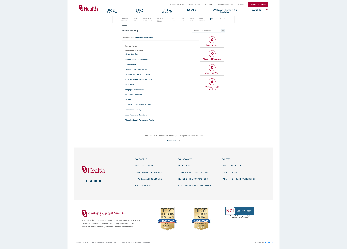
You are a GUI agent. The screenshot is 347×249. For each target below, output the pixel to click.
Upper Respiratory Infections (136, 115)
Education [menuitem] (209, 4)
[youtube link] (100, 181)
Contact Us (141, 159)
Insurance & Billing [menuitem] (177, 4)
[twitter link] (91, 181)
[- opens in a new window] (104, 213)
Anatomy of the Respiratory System (138, 59)
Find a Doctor (139, 11)
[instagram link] (95, 181)
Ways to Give (185, 159)
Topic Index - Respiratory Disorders (138, 105)
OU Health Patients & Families (225, 11)
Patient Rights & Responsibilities (239, 179)
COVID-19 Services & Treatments (194, 185)
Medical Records (144, 185)
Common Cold (130, 64)
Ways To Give (258, 4)
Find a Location (167, 11)
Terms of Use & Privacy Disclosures (127, 242)
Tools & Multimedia (202, 19)
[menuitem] (267, 10)
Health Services (112, 11)
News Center (182, 19)
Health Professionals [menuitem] (225, 4)
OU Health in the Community (150, 172)
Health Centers (136, 19)
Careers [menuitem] (241, 4)
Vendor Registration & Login (193, 172)
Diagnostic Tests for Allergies (136, 69)
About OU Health (144, 166)
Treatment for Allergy (133, 110)
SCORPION (269, 242)
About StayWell (173, 140)
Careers (256, 10)
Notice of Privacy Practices (193, 179)
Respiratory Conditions (133, 95)
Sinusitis (128, 100)
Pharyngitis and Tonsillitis (134, 90)
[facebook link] (86, 181)
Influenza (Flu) (130, 84)
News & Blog (184, 166)
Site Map (146, 242)
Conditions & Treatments (124, 19)
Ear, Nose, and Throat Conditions (137, 74)
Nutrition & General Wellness (160, 20)
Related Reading (130, 30)
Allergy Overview (131, 54)
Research (192, 10)
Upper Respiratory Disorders (144, 37)
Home (124, 26)
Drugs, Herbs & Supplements (147, 19)
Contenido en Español (218, 19)
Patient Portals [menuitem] (194, 4)
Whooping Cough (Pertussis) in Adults (139, 120)
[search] (206, 30)
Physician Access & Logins (148, 179)
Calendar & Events (231, 166)
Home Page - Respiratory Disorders (138, 79)
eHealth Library (230, 172)
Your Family (173, 19)
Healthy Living (192, 19)
